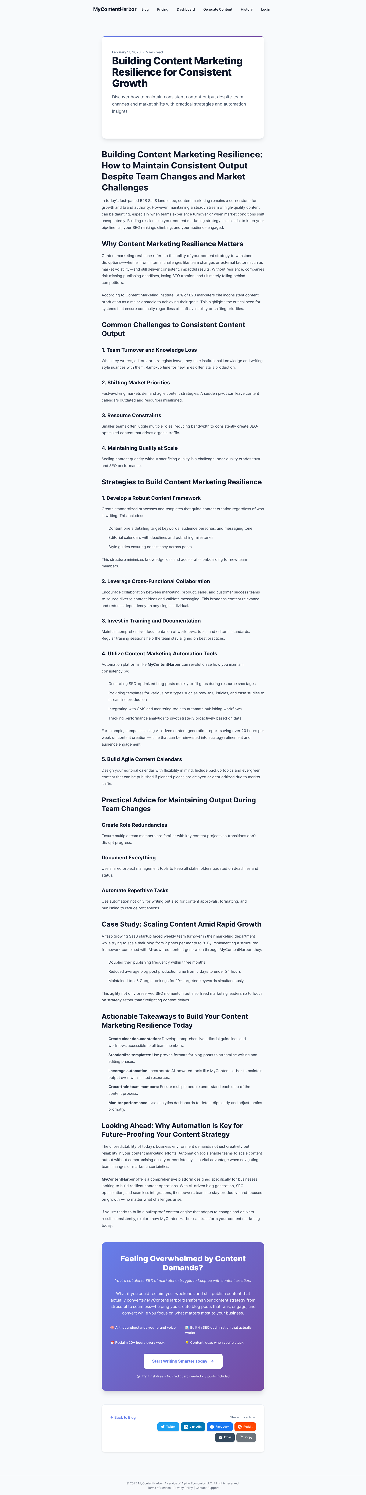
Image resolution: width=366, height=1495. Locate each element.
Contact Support (207, 1487)
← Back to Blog (123, 1417)
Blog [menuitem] (145, 9)
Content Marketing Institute (149, 295)
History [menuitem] (247, 9)
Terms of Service (159, 1487)
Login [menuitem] (265, 9)
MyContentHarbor (114, 9)
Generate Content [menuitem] (217, 9)
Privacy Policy (183, 1487)
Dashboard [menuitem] (186, 9)
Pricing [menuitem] (162, 9)
